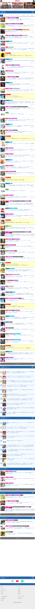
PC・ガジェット (18, 15)
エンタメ (9, 15)
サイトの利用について (4, 596)
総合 (1, 15)
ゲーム (5, 15)
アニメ (13, 15)
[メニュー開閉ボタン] (34, 1)
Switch (28, 15)
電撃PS (24, 15)
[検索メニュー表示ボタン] (1, 1)
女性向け (32, 15)
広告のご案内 (3, 598)
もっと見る (17, 363)
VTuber (2, 593)
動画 (18, 593)
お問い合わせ (20, 598)
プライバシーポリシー (21, 596)
